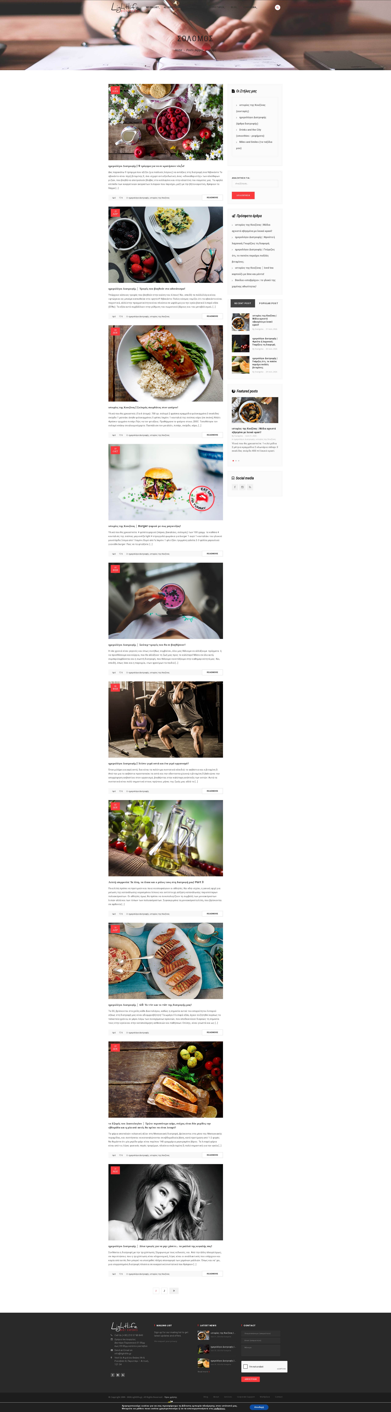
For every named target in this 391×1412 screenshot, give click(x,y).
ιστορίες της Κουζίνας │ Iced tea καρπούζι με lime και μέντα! (252, 271)
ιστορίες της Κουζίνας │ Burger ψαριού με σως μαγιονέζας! (144, 526)
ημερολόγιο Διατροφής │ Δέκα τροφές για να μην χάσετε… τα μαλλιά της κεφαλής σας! (160, 1246)
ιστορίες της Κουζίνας (160, 198)
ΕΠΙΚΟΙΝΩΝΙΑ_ (250, 7)
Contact (279, 1397)
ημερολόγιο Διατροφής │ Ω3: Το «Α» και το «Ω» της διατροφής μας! (150, 1005)
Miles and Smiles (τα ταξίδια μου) (254, 145)
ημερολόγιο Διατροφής (139, 198)
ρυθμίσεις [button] (219, 1408)
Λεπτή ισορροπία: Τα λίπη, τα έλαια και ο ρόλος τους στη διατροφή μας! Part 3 (156, 882)
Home (178, 50)
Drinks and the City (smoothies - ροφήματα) (250, 132)
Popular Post (268, 303)
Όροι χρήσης (170, 1397)
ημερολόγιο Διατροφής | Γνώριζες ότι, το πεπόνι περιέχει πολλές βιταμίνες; (253, 255)
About (216, 1397)
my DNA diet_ (153, 7)
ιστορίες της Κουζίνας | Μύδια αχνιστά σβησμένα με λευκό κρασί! (252, 228)
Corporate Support (246, 1397)
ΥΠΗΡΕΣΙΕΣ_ (192, 7)
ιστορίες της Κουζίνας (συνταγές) (250, 108)
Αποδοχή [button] (259, 1407)
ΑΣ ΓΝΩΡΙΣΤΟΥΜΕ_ (173, 7)
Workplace (265, 1397)
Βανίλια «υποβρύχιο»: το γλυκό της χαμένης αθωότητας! (254, 283)
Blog (206, 1397)
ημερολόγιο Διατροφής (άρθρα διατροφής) (251, 120)
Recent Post (242, 303)
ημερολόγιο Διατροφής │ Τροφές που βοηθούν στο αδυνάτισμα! (146, 288)
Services (228, 1397)
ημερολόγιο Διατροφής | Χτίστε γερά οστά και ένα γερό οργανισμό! (148, 763)
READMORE (212, 198)
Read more (203, 1371)
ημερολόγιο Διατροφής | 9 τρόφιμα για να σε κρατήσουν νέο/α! (146, 166)
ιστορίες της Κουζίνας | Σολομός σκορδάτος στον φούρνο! (143, 407)
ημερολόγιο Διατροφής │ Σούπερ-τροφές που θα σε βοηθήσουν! (147, 645)
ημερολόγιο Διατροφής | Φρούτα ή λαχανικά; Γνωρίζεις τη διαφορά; (253, 240)
